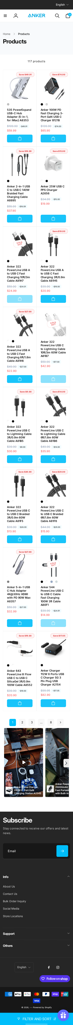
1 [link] (12, 722)
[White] (42, 181)
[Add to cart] (20, 138)
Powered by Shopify (42, 1007)
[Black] (42, 104)
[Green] (56, 582)
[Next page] (60, 722)
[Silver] (8, 104)
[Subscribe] (62, 851)
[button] (5, 15)
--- (31, 1007)
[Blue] (51, 582)
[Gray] (8, 582)
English (60, 4)
